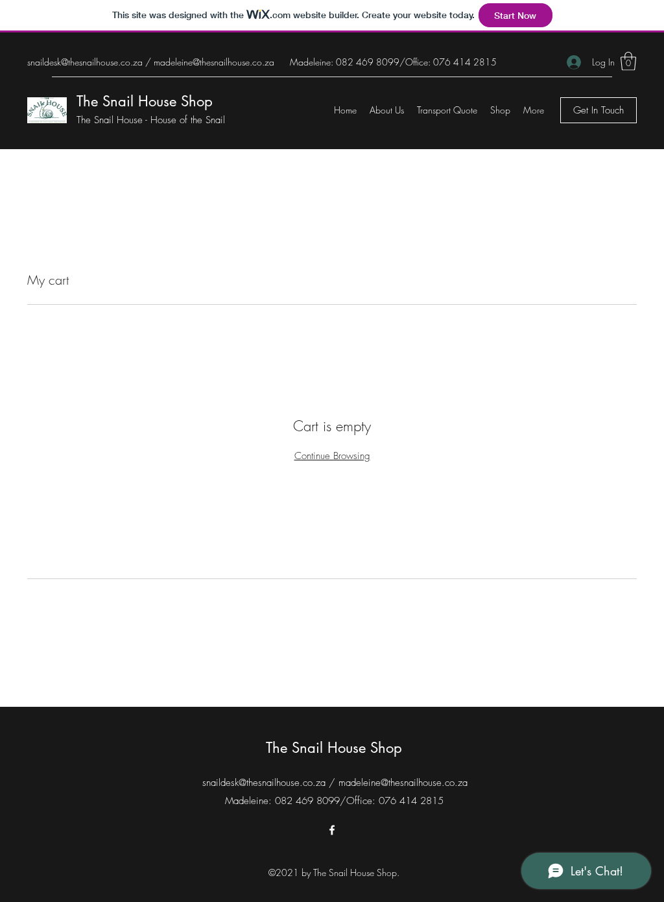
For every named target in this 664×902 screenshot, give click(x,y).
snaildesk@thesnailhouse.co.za (85, 62)
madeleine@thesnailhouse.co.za (214, 62)
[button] (628, 61)
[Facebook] (332, 830)
